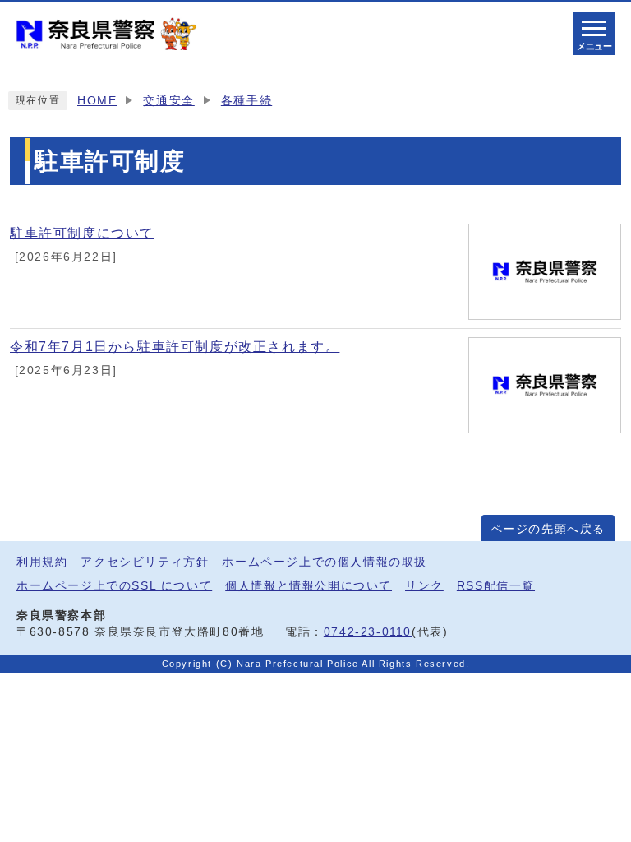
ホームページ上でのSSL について (114, 586)
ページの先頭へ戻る (548, 529)
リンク (424, 586)
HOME (97, 101)
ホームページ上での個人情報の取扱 (324, 562)
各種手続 (246, 101)
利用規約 (41, 562)
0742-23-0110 (368, 632)
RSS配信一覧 (496, 586)
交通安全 (168, 101)
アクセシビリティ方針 (145, 562)
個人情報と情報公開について (308, 586)
